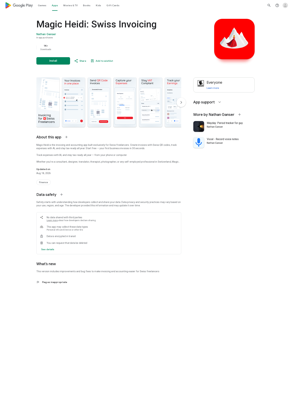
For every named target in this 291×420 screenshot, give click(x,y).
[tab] (42, 5)
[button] (47, 102)
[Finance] (43, 182)
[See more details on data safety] (48, 249)
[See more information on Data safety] (61, 194)
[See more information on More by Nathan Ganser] (239, 114)
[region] (103, 47)
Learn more (52, 220)
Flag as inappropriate (51, 282)
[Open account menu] (285, 5)
